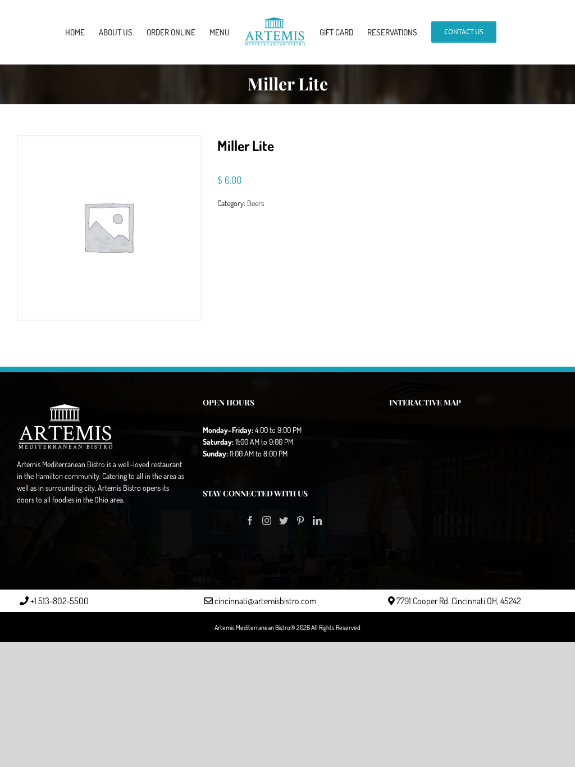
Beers (255, 203)
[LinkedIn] (317, 520)
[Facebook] (249, 520)
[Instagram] (266, 520)
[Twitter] (283, 520)
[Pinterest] (300, 520)
